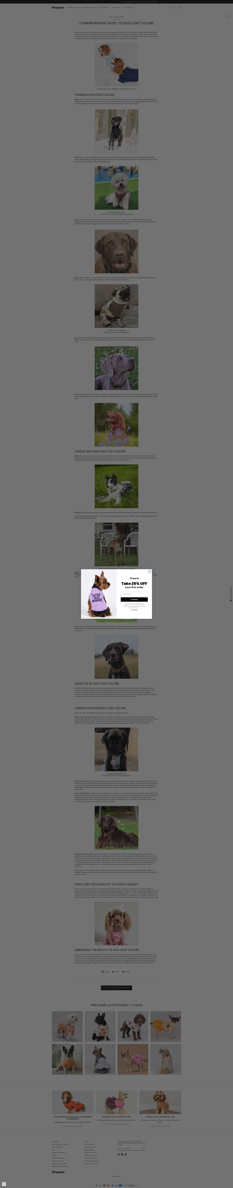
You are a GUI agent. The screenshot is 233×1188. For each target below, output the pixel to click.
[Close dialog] (149, 571)
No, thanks (134, 610)
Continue (134, 599)
